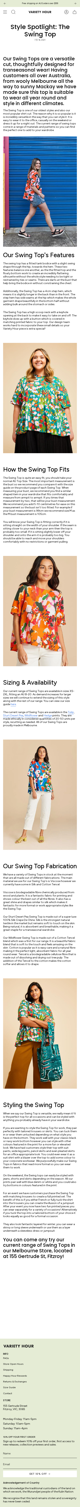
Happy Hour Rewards (15, 1375)
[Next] (75, 3)
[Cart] (74, 12)
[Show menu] (5, 12)
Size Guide (9, 1387)
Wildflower (31, 715)
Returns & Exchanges (15, 1381)
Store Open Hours (13, 1363)
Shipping (8, 1369)
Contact (7, 1393)
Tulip (71, 712)
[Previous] (5, 3)
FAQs (6, 1358)
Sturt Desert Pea (13, 715)
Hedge (48, 715)
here (13, 704)
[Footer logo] (18, 1346)
